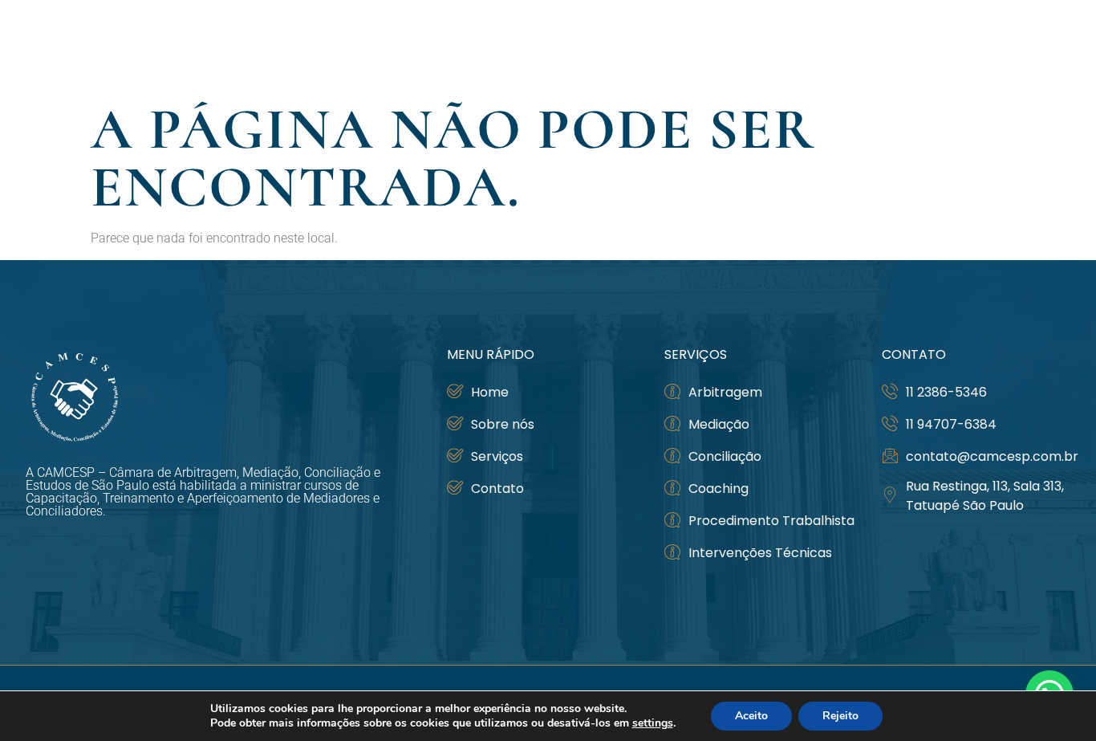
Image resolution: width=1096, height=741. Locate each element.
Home (664, 47)
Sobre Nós (740, 47)
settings (652, 723)
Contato (1034, 47)
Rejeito (840, 715)
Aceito (751, 715)
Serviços (935, 47)
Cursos (840, 47)
